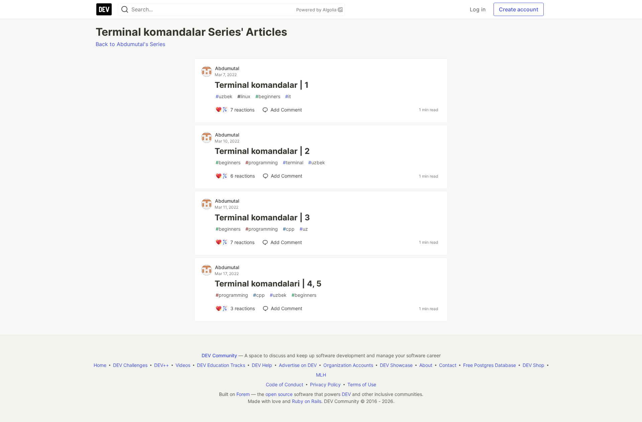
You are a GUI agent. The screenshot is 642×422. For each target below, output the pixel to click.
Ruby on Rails (306, 401)
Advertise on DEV (298, 365)
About (425, 365)
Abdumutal (227, 68)
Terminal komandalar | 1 (262, 85)
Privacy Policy (325, 384)
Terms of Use (361, 384)
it (288, 96)
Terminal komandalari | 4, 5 (268, 283)
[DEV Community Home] (104, 9)
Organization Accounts (348, 365)
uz (304, 229)
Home (100, 365)
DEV (346, 394)
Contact (447, 365)
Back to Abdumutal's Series (130, 44)
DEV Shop (533, 365)
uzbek (224, 96)
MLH (321, 375)
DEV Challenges (130, 365)
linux (243, 96)
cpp (289, 229)
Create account (518, 9)
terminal (293, 162)
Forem (243, 394)
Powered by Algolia (317, 9)
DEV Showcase (396, 365)
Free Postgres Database (489, 365)
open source (279, 394)
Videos (183, 365)
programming (261, 162)
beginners (267, 96)
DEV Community (219, 355)
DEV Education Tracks (221, 365)
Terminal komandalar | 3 (262, 217)
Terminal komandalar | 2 (262, 151)
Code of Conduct (284, 384)
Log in (478, 9)
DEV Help (262, 365)
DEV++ (161, 365)
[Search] (124, 9)
